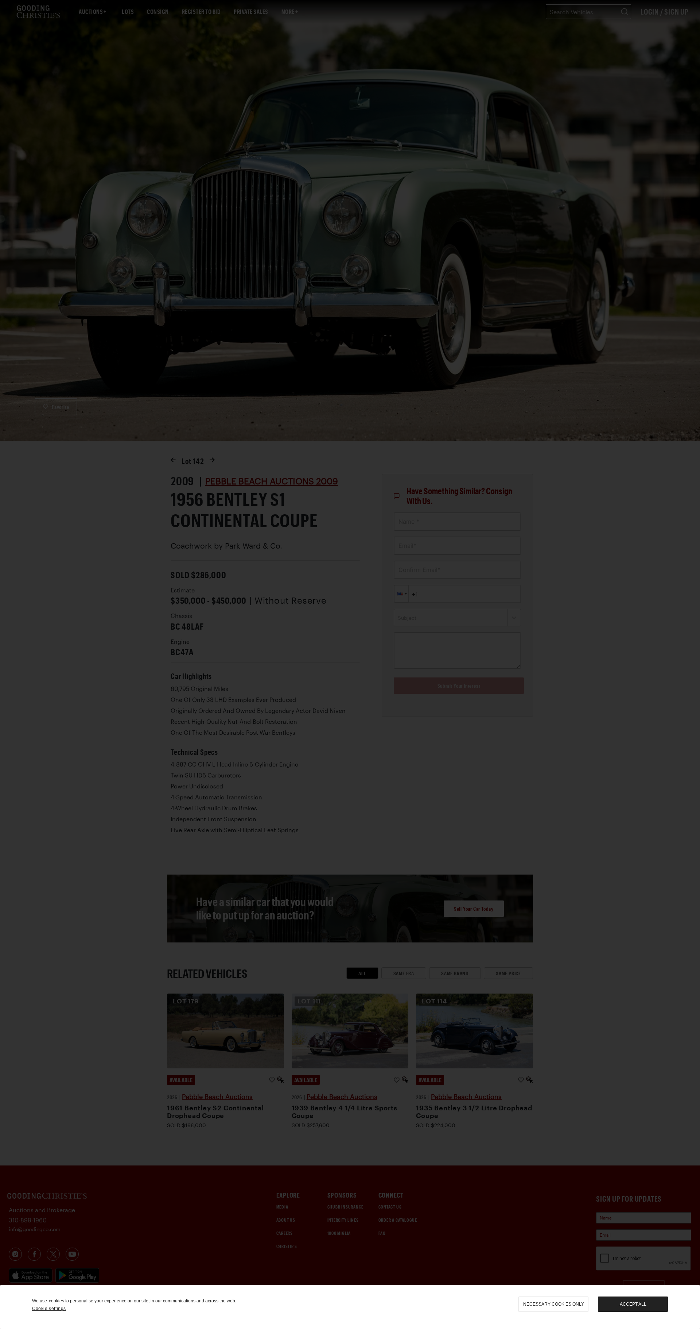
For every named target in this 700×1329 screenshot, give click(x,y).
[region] (350, 1307)
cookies (56, 1300)
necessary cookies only (553, 1304)
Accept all (633, 1304)
